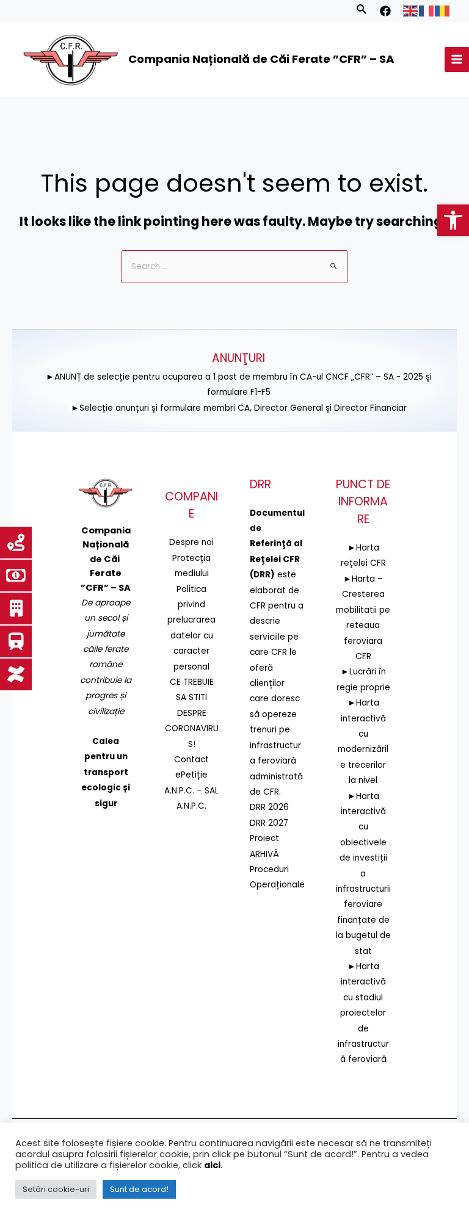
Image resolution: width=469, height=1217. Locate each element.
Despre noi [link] (191, 542)
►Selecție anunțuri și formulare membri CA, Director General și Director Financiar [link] (239, 408)
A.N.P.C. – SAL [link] (191, 790)
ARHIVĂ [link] (264, 854)
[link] (453, 220)
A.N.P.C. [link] (191, 806)
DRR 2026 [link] (269, 807)
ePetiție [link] (191, 775)
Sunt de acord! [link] (139, 1189)
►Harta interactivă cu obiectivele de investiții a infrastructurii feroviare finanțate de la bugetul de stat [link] (363, 873)
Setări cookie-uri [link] (56, 1189)
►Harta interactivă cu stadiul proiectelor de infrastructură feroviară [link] (363, 1013)
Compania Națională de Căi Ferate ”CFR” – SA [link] (261, 59)
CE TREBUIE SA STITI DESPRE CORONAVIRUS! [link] (192, 713)
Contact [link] (191, 759)
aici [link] (212, 1165)
